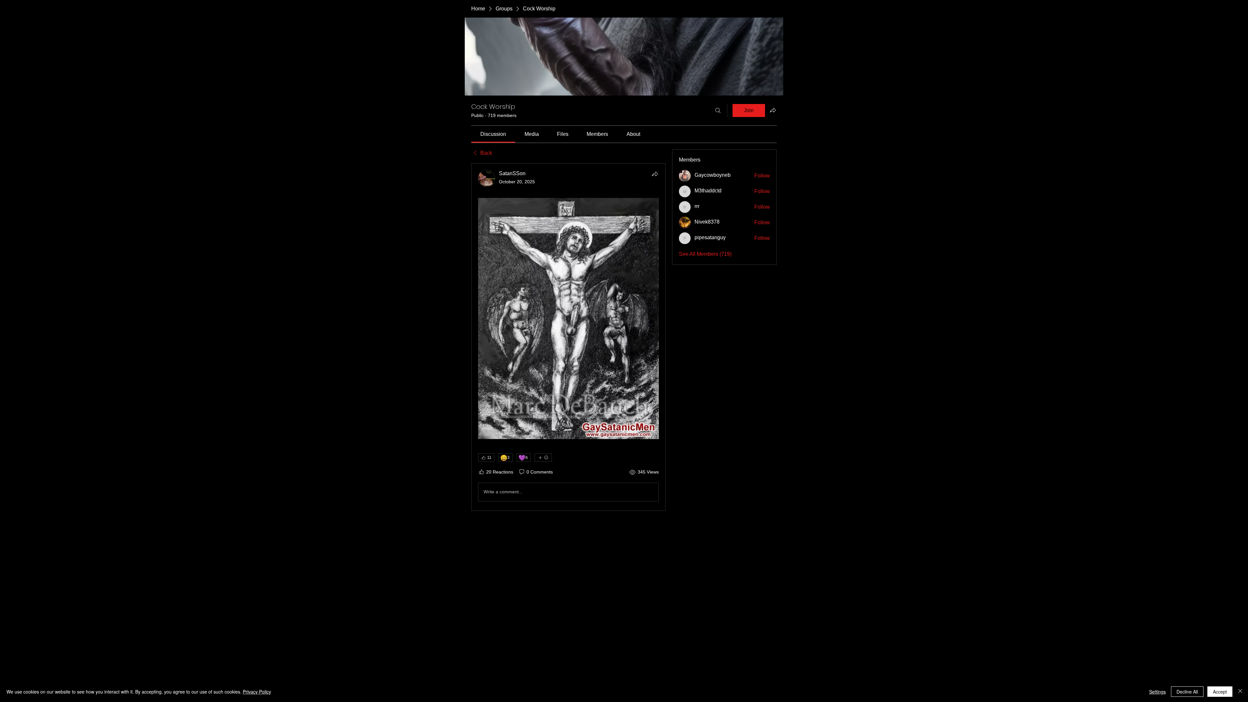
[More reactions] (543, 457)
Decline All (1187, 691)
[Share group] (773, 110)
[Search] (718, 110)
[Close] (1240, 691)
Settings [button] (1157, 691)
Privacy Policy (257, 691)
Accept (1220, 691)
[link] (493, 134)
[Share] (655, 174)
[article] (568, 337)
